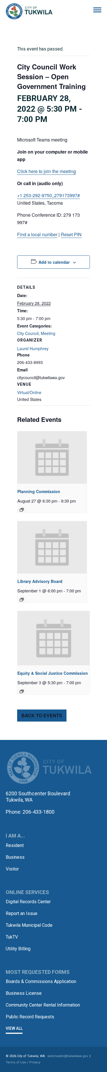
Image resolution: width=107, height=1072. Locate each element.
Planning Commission (38, 491)
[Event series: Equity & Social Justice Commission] (22, 691)
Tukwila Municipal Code (29, 925)
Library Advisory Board (39, 581)
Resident (15, 845)
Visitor (12, 869)
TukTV (12, 937)
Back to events (41, 715)
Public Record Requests (30, 1016)
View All (14, 1028)
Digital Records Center (28, 901)
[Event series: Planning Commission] (22, 509)
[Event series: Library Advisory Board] (22, 599)
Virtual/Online (29, 392)
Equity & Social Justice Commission (52, 673)
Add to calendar (54, 262)
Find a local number (37, 234)
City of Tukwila (29, 11)
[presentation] (52, 457)
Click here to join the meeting (46, 171)
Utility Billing (18, 948)
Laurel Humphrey (33, 348)
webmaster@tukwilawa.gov (67, 1056)
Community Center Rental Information (43, 1005)
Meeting (48, 333)
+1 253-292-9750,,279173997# (48, 195)
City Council (28, 333)
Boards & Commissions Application (41, 981)
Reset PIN (71, 234)
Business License (24, 993)
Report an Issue (21, 913)
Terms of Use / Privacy (23, 1062)
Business (15, 857)
